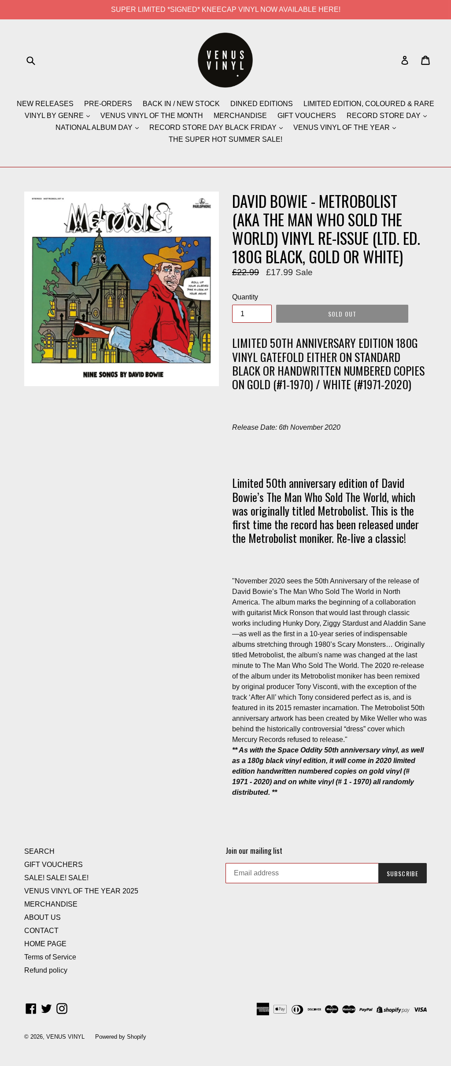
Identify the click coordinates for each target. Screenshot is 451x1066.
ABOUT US (42, 917)
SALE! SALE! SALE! (56, 878)
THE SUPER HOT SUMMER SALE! (225, 139)
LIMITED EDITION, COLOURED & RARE (368, 103)
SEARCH (39, 851)
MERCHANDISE (240, 115)
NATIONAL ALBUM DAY (94, 127)
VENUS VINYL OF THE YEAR (342, 127)
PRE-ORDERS (108, 103)
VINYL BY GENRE (55, 115)
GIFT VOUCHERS (306, 115)
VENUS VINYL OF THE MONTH (151, 115)
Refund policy (45, 970)
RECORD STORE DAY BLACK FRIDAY (213, 127)
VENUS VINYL (65, 1036)
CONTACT (41, 930)
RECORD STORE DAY (384, 115)
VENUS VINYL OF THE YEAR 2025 (81, 891)
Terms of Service (50, 957)
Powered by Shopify (120, 1036)
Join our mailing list (254, 850)
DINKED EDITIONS (261, 103)
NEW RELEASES (45, 103)
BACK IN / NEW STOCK (181, 103)
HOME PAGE (45, 944)
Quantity (245, 297)
